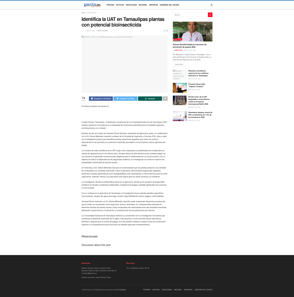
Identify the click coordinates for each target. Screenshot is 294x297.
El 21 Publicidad (120, 290)
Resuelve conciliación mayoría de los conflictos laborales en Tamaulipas (198, 73)
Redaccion (178, 50)
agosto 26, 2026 (190, 50)
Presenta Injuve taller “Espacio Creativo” (196, 85)
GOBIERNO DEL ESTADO (169, 5)
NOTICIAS (120, 5)
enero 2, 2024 (90, 30)
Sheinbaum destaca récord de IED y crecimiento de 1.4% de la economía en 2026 (200, 114)
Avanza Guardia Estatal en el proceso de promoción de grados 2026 (190, 45)
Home (83, 13)
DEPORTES (153, 5)
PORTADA (110, 5)
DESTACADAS (131, 5)
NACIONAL (143, 5)
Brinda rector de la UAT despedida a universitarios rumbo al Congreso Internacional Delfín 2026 (198, 100)
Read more (179, 64)
